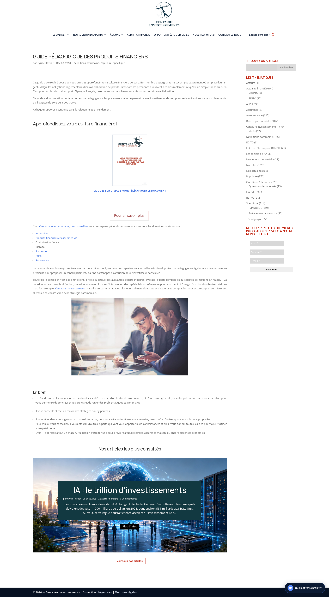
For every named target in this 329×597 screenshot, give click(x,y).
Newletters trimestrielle (260, 159)
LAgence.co (105, 592)
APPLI (249, 104)
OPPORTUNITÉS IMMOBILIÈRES (171, 35)
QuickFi (250, 192)
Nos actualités (254, 170)
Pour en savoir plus (129, 215)
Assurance (252, 109)
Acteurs (250, 82)
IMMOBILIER (256, 207)
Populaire (106, 63)
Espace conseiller (259, 35)
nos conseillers (79, 226)
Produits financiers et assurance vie (56, 238)
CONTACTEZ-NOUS (229, 35)
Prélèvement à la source (263, 213)
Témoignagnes (254, 219)
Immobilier (41, 233)
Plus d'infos (130, 526)
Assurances (42, 260)
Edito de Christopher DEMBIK (263, 148)
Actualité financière (108, 498)
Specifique (119, 63)
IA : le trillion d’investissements (129, 490)
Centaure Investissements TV (263, 126)
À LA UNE (115, 35)
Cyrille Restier (45, 63)
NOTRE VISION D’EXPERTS (88, 35)
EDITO (252, 98)
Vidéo (252, 131)
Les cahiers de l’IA (256, 153)
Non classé (252, 165)
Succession (41, 251)
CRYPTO (253, 92)
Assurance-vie (254, 115)
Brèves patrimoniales (258, 121)
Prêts (38, 255)
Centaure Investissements (54, 226)
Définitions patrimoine (86, 63)
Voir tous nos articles (130, 561)
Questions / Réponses (259, 182)
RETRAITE (251, 197)
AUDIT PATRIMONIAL (138, 35)
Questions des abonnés (262, 186)
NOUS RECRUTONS (204, 35)
